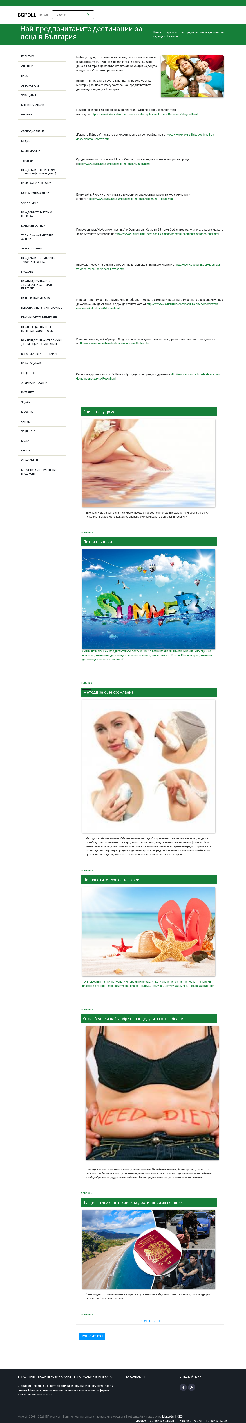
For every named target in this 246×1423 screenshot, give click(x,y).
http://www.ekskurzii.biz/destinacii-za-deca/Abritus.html (114, 343)
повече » (87, 532)
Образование (30, 460)
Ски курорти (29, 202)
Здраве (26, 402)
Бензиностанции (32, 104)
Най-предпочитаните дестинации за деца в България (36, 285)
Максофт (168, 1416)
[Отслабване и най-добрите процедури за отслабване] (150, 1094)
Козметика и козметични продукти (38, 472)
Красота (27, 411)
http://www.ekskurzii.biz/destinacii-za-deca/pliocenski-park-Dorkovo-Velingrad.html (144, 114)
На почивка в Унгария (35, 298)
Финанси (27, 66)
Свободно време (32, 131)
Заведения (28, 95)
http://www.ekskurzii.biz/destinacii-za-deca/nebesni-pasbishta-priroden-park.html (167, 234)
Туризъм (27, 160)
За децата (28, 431)
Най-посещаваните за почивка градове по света (39, 329)
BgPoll (27, 15)
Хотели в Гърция (217, 1420)
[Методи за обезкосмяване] (149, 766)
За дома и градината (35, 382)
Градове (27, 271)
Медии (25, 141)
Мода (25, 440)
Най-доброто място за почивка (37, 214)
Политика (28, 56)
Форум (25, 421)
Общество (28, 373)
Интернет (27, 392)
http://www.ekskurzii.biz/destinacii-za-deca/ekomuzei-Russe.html (131, 199)
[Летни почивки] (149, 599)
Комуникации (30, 150)
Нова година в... (32, 363)
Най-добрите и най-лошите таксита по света (39, 260)
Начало (44, 15)
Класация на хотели (35, 193)
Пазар (25, 75)
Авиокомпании (31, 248)
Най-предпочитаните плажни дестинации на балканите (41, 342)
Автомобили (30, 85)
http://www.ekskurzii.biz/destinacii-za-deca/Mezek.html (114, 163)
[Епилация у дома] (149, 463)
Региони (26, 114)
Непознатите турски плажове (41, 307)
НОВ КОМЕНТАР (92, 1336)
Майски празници (33, 225)
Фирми (25, 450)
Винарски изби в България (39, 353)
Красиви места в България (39, 317)
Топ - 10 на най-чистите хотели (37, 237)
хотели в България (162, 1420)
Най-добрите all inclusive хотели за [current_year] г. (39, 172)
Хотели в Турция (191, 1420)
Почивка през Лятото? (36, 183)
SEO (180, 1416)
